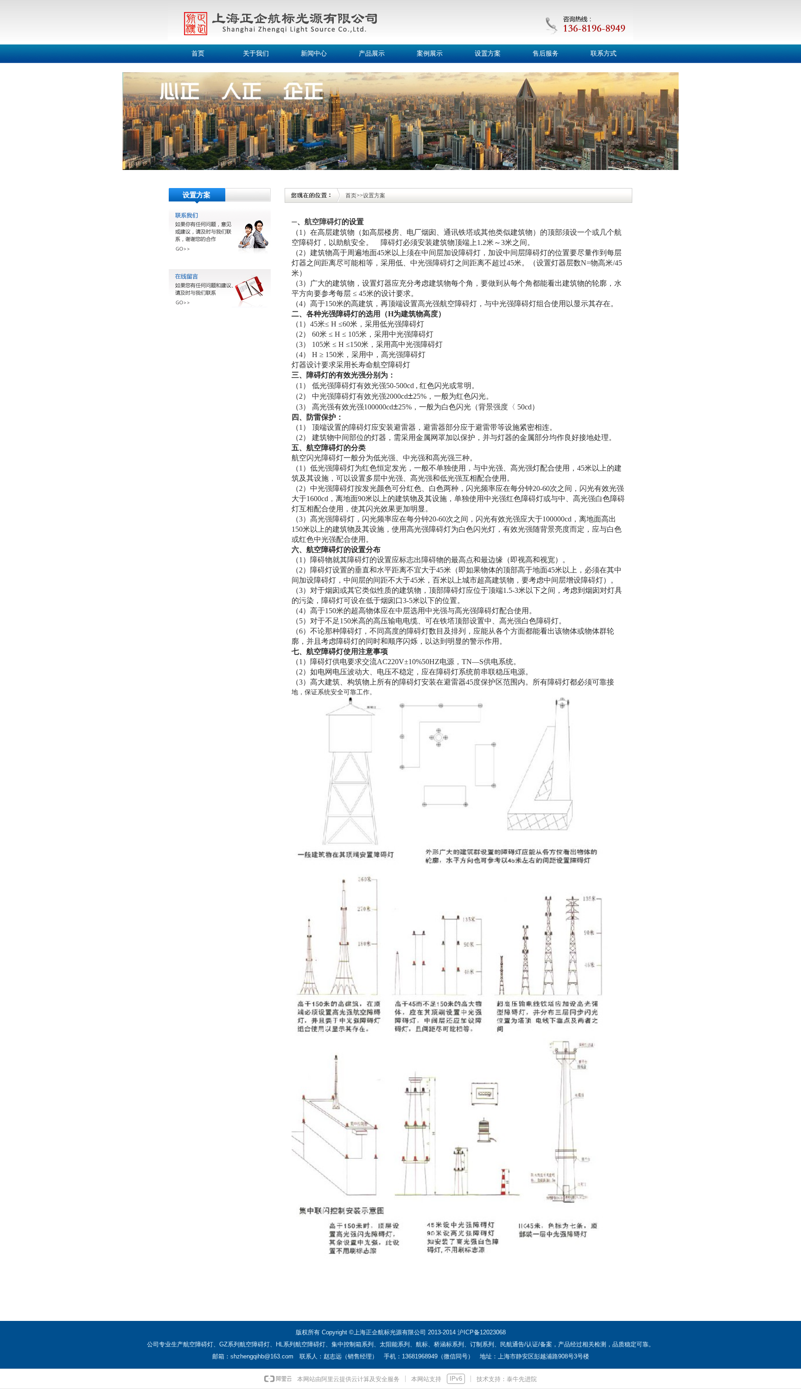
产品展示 (372, 53)
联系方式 (604, 53)
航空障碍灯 (323, 222)
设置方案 (488, 53)
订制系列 (482, 1344)
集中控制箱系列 (352, 1344)
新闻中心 (314, 53)
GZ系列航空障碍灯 (244, 1344)
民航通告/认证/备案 (526, 1344)
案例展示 (430, 53)
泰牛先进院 (522, 1379)
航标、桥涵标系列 (440, 1344)
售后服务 (546, 53)
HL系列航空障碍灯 (300, 1344)
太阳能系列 (395, 1344)
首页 (197, 53)
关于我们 (256, 53)
